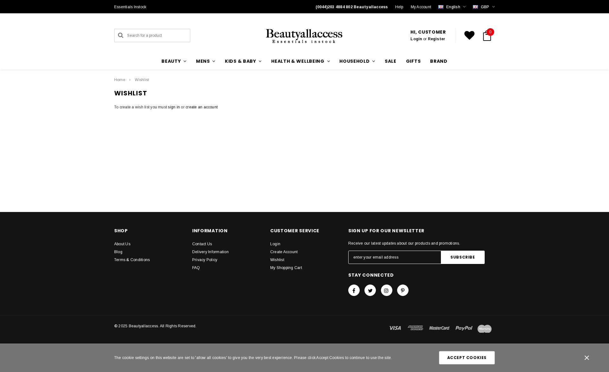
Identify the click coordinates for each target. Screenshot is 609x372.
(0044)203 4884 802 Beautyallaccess (352, 7)
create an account (202, 107)
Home (119, 80)
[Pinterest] (403, 290)
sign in (174, 107)
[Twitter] (370, 290)
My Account (421, 7)
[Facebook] (354, 290)
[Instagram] (386, 290)
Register (436, 39)
